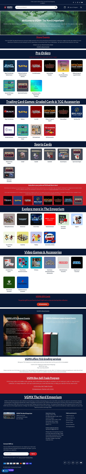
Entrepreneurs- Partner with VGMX (43, 389)
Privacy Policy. (29, 457)
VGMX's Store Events (43, 47)
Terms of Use (22, 457)
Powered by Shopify (16, 467)
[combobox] (36, 7)
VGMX (8, 467)
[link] (36, 156)
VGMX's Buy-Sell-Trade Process (43, 386)
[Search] (55, 7)
